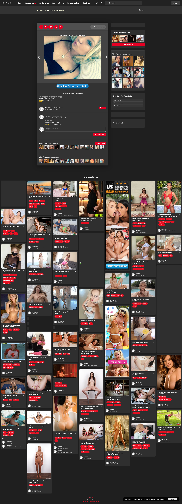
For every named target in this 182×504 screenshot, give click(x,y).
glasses (141, 266)
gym (42, 362)
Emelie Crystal (115, 295)
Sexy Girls (86, 229)
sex (11, 233)
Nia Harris (32, 365)
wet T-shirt (10, 367)
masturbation (33, 400)
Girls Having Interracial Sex (38, 248)
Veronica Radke (141, 378)
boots (134, 410)
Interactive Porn (73, 3)
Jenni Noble (136, 481)
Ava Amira (162, 219)
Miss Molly (84, 449)
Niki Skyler (16, 329)
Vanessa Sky (84, 414)
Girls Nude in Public (140, 232)
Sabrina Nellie (143, 345)
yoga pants (170, 432)
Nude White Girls (36, 280)
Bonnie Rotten (137, 445)
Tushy (15, 233)
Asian (134, 223)
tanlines (67, 241)
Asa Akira (57, 438)
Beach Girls (34, 212)
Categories (29, 3)
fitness (37, 362)
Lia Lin (31, 206)
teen (143, 226)
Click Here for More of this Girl (72, 86)
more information (161, 499)
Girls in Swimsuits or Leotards (65, 215)
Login (176, 3)
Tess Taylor (162, 396)
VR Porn (61, 3)
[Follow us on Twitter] (96, 3)
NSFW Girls (6, 3)
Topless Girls (35, 313)
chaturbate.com (99, 27)
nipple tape (6, 283)
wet (36, 206)
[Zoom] (56, 27)
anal (13, 231)
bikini (36, 201)
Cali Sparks (162, 432)
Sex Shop (86, 3)
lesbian (145, 448)
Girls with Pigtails (139, 312)
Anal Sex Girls (9, 239)
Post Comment (99, 134)
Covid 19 (5, 277)
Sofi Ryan (16, 400)
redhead (31, 241)
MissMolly (92, 449)
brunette (41, 201)
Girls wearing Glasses (140, 275)
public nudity (136, 226)
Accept (172, 499)
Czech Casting (118, 103)
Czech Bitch (117, 100)
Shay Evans (173, 484)
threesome (162, 487)
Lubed (64, 203)
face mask (12, 277)
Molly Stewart (85, 452)
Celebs (59, 392)
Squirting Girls (35, 439)
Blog (53, 3)
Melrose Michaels (138, 269)
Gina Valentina (137, 448)
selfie (134, 306)
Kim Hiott (116, 457)
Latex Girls (60, 282)
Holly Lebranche (59, 478)
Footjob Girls (9, 406)
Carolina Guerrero (34, 203)
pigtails (145, 303)
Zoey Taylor (162, 435)
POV (64, 354)
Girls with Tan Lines (62, 247)
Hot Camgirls (53, 143)
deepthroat (146, 445)
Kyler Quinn (58, 276)
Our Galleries (43, 3)
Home (20, 3)
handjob (117, 402)
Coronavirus (12, 275)
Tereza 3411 (39, 485)
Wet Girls (8, 373)
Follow (102, 108)
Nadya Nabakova (163, 484)
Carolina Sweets (142, 410)
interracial (32, 239)
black (4, 432)
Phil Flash (117, 106)
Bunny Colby (162, 482)
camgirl (135, 266)
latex (65, 276)
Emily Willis (110, 402)
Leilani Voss (141, 223)
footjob (5, 400)
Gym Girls (34, 371)
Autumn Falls (32, 430)
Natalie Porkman (93, 356)
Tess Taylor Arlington (165, 399)
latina (42, 203)
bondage (83, 446)
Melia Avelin (84, 223)
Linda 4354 (84, 411)
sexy (65, 206)
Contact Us (118, 123)
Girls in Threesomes (166, 493)
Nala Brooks (40, 239)
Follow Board (100, 143)
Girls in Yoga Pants (166, 441)
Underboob (138, 351)
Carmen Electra (7, 364)
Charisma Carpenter (61, 385)
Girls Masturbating (36, 406)
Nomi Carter (58, 206)
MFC (10, 329)
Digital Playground (164, 222)
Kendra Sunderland (34, 397)
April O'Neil (58, 354)
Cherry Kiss (58, 316)
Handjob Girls (112, 411)
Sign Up (141, 10)
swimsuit (57, 209)
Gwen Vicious (59, 241)
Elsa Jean (165, 255)
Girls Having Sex (62, 360)
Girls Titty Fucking (140, 488)
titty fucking (145, 481)
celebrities (17, 364)
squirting (31, 433)
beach (31, 201)
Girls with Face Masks (11, 289)
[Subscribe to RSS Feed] (101, 3)
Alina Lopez (6, 231)
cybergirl (109, 457)
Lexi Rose (6, 435)
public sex (117, 405)
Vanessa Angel (93, 411)
